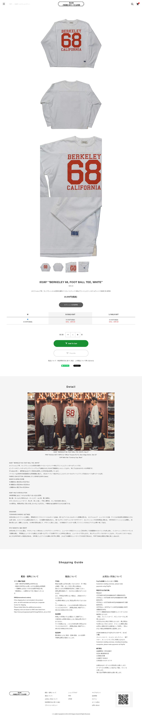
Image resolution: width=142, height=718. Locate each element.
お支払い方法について (51, 699)
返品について (52, 360)
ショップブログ (72, 692)
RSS (69, 695)
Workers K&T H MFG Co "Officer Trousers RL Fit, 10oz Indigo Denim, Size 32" (73, 455)
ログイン (94, 699)
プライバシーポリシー (51, 705)
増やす (77, 334)
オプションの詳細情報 (71, 305)
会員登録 (94, 695)
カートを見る (95, 702)
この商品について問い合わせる (84, 360)
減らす (68, 334)
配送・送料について (50, 692)
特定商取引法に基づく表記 (65, 360)
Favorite (73, 353)
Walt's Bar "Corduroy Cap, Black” (72, 457)
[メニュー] (4, 4)
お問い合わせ (95, 705)
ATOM (70, 699)
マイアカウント (96, 692)
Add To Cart (72, 343)
